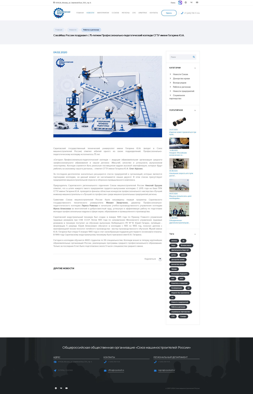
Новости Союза (180, 74)
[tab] (183, 68)
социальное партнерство (180, 312)
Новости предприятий (183, 91)
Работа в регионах (181, 87)
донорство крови (177, 264)
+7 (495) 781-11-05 (164, 362)
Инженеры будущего (179, 274)
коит (181, 279)
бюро (173, 245)
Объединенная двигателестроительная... (179, 221)
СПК (134, 13)
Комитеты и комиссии (179, 283)
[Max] (180, 2)
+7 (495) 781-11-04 (192, 13)
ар (183, 241)
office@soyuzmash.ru (116, 370)
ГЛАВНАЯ (80, 13)
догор (173, 255)
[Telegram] (185, 2)
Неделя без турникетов (180, 293)
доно (183, 255)
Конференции (176, 288)
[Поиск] (193, 57)
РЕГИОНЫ (125, 13)
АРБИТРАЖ (142, 13)
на (188, 288)
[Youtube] (197, 2)
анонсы (174, 241)
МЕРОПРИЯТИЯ (103, 13)
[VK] (191, 2)
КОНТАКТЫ (154, 13)
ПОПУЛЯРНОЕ (176, 110)
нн (172, 297)
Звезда (174, 269)
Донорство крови (181, 78)
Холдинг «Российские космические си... (178, 154)
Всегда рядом (179, 82)
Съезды (183, 316)
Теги (171, 234)
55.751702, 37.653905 (65, 370)
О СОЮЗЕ (115, 13)
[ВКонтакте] (160, 259)
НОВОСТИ (90, 13)
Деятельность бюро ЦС (180, 250)
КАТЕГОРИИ (175, 68)
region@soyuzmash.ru (166, 370)
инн (172, 279)
